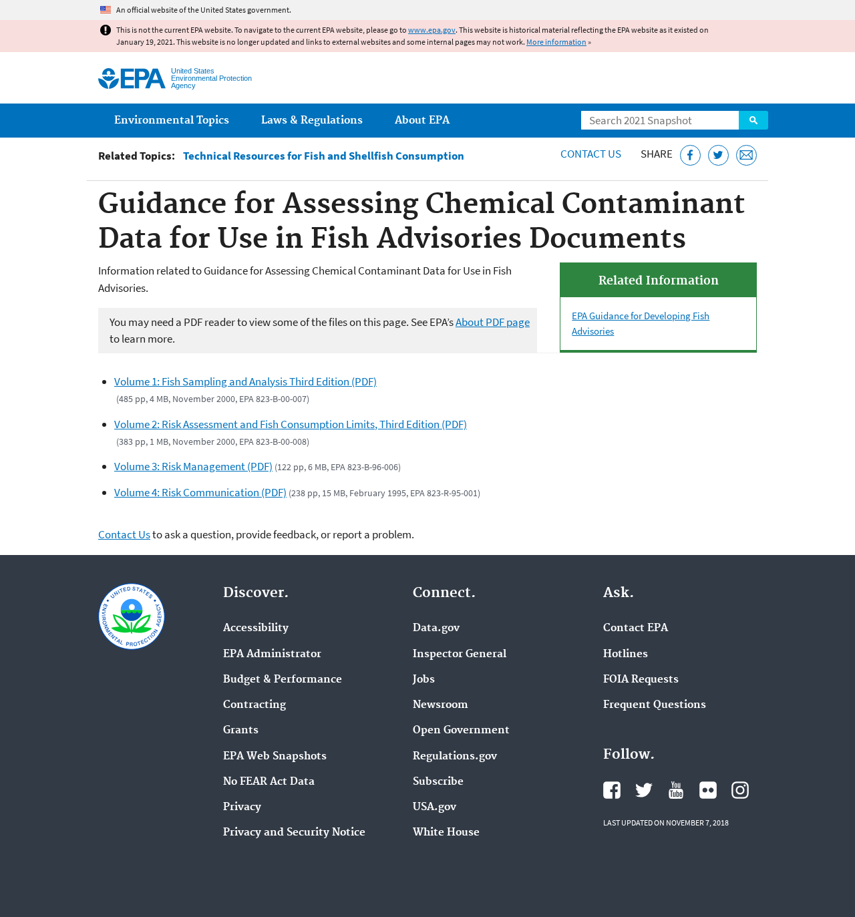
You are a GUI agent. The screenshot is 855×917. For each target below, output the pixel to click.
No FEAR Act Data (269, 782)
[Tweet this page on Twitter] (718, 155)
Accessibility (256, 628)
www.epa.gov (432, 30)
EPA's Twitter (644, 790)
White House (446, 833)
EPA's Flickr (708, 790)
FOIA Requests (641, 680)
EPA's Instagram (740, 790)
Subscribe (438, 782)
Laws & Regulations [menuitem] (312, 120)
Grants (241, 731)
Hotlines (625, 655)
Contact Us (590, 153)
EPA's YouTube (676, 790)
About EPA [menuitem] (422, 120)
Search (753, 120)
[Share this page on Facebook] (690, 155)
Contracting (254, 705)
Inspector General (459, 655)
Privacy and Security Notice (294, 833)
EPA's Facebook (612, 790)
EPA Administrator (272, 655)
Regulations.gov (455, 757)
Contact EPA (635, 628)
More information (556, 42)
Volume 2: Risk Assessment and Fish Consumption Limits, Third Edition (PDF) (290, 424)
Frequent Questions (654, 705)
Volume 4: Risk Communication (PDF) (200, 492)
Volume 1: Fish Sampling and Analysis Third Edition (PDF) (245, 381)
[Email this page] (746, 155)
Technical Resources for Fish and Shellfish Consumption (323, 156)
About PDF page (493, 322)
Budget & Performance (282, 680)
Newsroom (440, 705)
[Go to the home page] (132, 78)
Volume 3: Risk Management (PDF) (193, 466)
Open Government (461, 731)
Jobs (424, 680)
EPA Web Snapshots (275, 757)
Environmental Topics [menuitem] (171, 120)
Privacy (242, 807)
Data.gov (436, 628)
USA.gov (434, 807)
